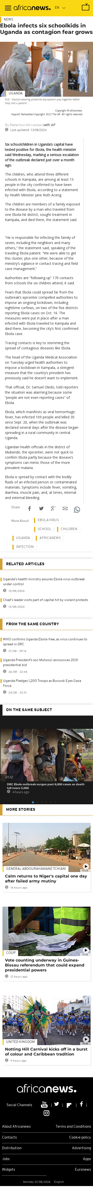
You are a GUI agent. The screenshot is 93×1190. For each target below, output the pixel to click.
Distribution (12, 1148)
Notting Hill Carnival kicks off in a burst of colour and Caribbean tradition (46, 1051)
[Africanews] (32, 8)
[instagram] (46, 1113)
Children (69, 529)
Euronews (83, 1170)
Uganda (16, 93)
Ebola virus (48, 520)
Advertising (81, 1148)
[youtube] (45, 1105)
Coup (11, 953)
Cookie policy (80, 1138)
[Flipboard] (69, 1105)
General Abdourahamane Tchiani (36, 869)
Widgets (8, 1170)
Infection (25, 547)
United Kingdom (20, 1042)
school (44, 529)
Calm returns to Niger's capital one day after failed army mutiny (46, 878)
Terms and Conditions (73, 1127)
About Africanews (16, 1127)
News (8, 20)
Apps (87, 1159)
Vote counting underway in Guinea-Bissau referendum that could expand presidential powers (44, 965)
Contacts (9, 1138)
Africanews (50, 538)
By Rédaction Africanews (24, 125)
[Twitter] (57, 1105)
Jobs (6, 1159)
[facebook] (81, 1105)
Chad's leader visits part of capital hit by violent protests (45, 600)
